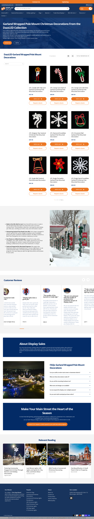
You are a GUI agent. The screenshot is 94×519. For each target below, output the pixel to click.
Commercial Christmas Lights (34, 498)
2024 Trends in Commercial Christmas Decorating (57, 469)
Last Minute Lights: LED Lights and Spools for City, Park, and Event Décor (35, 470)
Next (61, 200)
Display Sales (9, 515)
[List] (72, 56)
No (85, 518)
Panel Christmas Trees (32, 504)
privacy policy (61, 518)
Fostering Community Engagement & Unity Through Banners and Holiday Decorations (13, 470)
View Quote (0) (93, 19)
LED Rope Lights (30, 508)
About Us (50, 492)
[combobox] (14, 63)
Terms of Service (52, 498)
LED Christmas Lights (31, 502)
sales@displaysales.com (7, 5)
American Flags (30, 492)
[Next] (88, 279)
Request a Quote (37, 103)
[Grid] (68, 56)
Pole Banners (29, 500)
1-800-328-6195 (18, 5)
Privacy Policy (51, 496)
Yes (83, 518)
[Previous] (83, 279)
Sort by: (78, 56)
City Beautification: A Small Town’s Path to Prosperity (79, 469)
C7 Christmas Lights (31, 510)
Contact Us (51, 494)
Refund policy (51, 500)
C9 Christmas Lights (31, 506)
